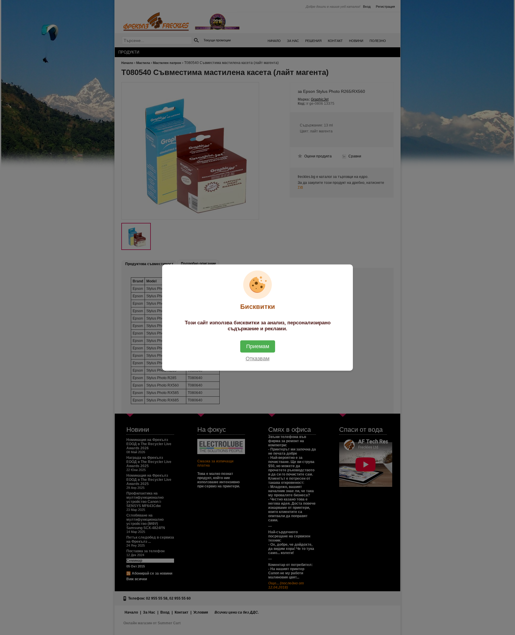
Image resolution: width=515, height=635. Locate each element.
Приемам (257, 346)
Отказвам (257, 358)
